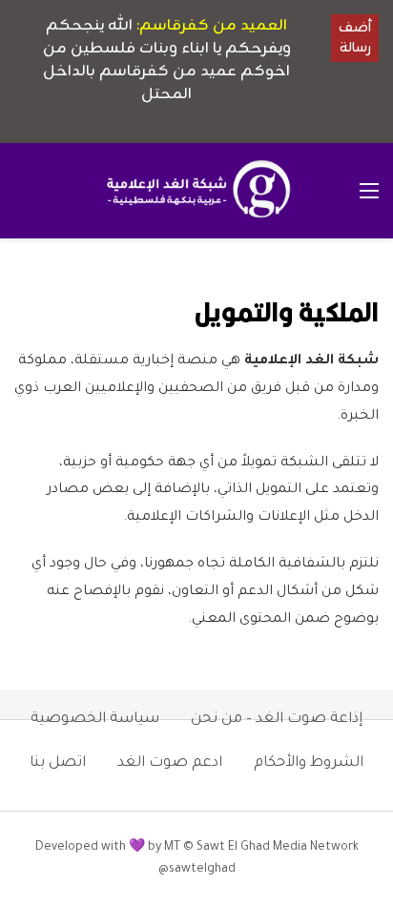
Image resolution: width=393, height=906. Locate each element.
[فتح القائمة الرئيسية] (369, 190)
